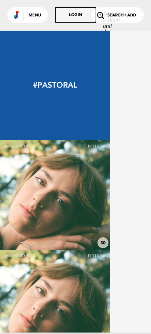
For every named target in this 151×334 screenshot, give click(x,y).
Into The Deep (55, 229)
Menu (35, 16)
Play (55, 195)
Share (77, 195)
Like (32, 195)
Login (75, 15)
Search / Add (121, 16)
